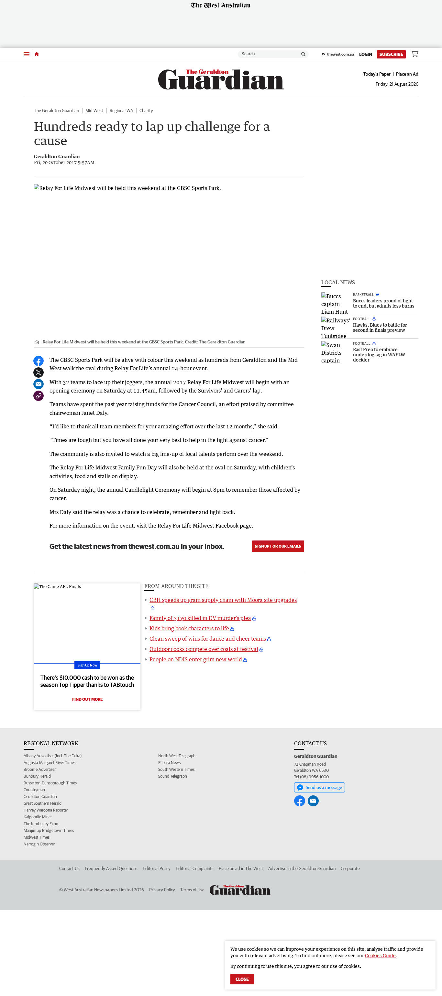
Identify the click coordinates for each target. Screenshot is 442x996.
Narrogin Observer (39, 844)
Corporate (350, 868)
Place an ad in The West (241, 868)
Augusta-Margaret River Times (49, 762)
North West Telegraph (176, 755)
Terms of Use (192, 889)
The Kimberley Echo (41, 823)
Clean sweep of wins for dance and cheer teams (207, 638)
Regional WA (121, 110)
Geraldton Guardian (40, 796)
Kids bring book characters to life (189, 628)
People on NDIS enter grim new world (195, 659)
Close (242, 979)
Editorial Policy (157, 868)
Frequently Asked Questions (111, 868)
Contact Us (69, 868)
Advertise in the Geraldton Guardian (302, 868)
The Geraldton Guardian (56, 110)
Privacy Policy (162, 889)
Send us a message (324, 787)
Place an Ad (407, 74)
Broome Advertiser (40, 769)
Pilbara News (169, 762)
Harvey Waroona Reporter (46, 810)
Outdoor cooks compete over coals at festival (203, 649)
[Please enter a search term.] (303, 54)
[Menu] (26, 54)
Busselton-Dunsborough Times (50, 783)
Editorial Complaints (195, 868)
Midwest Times (37, 837)
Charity (146, 110)
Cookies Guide (380, 955)
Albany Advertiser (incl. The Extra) (53, 755)
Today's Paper (377, 74)
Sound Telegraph (172, 776)
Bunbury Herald (37, 776)
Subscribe (391, 54)
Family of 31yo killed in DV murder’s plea (200, 618)
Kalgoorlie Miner (38, 816)
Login (365, 54)
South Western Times (176, 769)
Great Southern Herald (42, 803)
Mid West (94, 110)
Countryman (34, 789)
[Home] (36, 54)
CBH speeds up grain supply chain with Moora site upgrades (223, 600)
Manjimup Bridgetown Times (49, 830)
